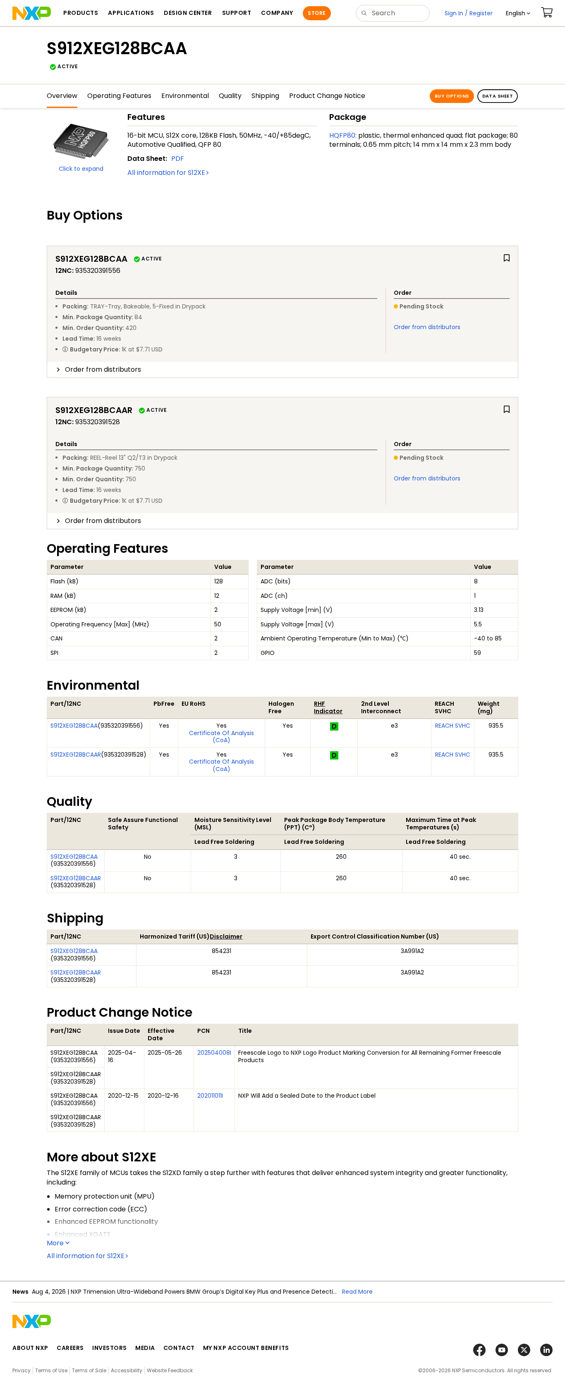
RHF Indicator (328, 707)
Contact (179, 1348)
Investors (109, 1348)
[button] (518, 13)
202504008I (214, 1053)
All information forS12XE (166, 172)
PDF (177, 158)
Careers (70, 1348)
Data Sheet (497, 96)
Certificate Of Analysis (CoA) (221, 737)
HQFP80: (343, 135)
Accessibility (126, 1370)
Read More (357, 1291)
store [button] (317, 13)
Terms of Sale (89, 1370)
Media (145, 1348)
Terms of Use (51, 1370)
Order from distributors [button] (103, 369)
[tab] (282, 369)
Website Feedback (170, 1370)
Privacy (21, 1370)
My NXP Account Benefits (246, 1348)
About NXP (30, 1348)
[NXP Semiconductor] (31, 13)
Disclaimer (226, 936)
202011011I (210, 1096)
